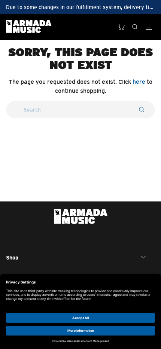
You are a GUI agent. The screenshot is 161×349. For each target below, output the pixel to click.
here (139, 81)
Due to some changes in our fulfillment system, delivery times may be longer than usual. (80, 7)
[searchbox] (80, 109)
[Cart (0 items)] (121, 27)
